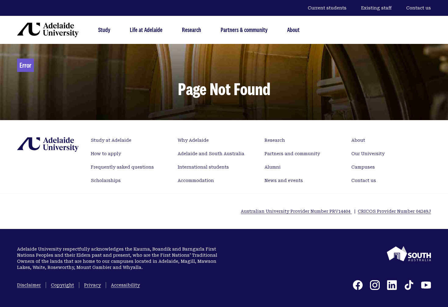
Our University (368, 153)
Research (191, 30)
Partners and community (292, 153)
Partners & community (244, 30)
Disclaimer (29, 285)
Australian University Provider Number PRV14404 (296, 211)
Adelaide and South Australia (211, 153)
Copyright (62, 285)
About (293, 30)
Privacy (92, 285)
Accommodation (196, 180)
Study (104, 30)
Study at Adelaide (111, 140)
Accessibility (125, 285)
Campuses (363, 167)
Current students (327, 7)
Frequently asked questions (122, 167)
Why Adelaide (193, 140)
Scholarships (106, 180)
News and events (284, 180)
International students (203, 167)
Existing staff (376, 7)
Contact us (418, 7)
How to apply (106, 153)
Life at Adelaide (146, 30)
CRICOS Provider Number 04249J (394, 211)
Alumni (273, 167)
